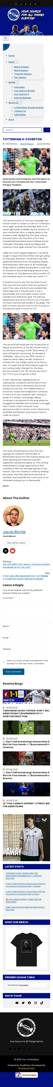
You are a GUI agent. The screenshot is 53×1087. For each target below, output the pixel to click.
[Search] (46, 129)
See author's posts (16, 542)
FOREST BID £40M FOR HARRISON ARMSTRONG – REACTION (25, 908)
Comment (9, 598)
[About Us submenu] (20, 102)
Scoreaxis (23, 985)
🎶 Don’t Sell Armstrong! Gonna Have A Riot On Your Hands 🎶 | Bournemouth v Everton (26, 775)
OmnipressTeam (26, 1068)
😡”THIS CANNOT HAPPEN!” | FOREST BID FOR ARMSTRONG (26, 805)
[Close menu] (6, 47)
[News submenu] (16, 62)
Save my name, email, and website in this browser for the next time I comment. (27, 662)
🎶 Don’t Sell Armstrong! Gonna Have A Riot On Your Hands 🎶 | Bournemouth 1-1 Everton (26, 744)
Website (7, 649)
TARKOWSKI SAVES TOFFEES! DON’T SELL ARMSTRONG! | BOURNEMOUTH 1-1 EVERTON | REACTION (26, 713)
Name (6, 626)
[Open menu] (5, 38)
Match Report (27, 144)
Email (6, 637)
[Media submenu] (17, 82)
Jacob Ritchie (14, 532)
